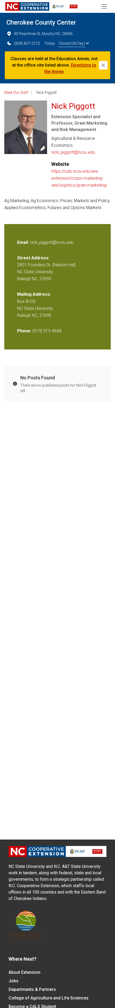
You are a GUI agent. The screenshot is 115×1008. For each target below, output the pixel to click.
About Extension (24, 972)
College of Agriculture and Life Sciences (49, 998)
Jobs (13, 980)
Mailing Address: (34, 294)
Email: (23, 242)
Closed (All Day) (72, 43)
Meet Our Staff (16, 92)
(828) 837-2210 (27, 43)
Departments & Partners (32, 989)
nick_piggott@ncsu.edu (73, 152)
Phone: (24, 330)
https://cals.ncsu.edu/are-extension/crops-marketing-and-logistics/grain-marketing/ (79, 178)
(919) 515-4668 (47, 330)
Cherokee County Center (41, 22)
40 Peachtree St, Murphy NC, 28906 (43, 34)
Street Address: (33, 257)
